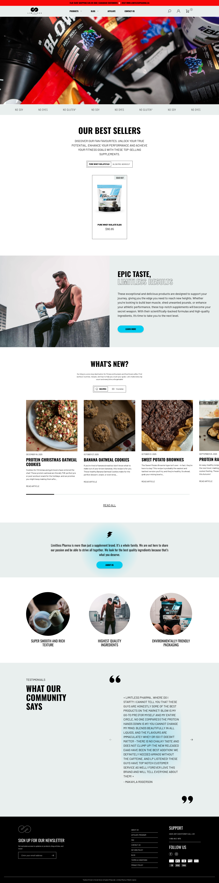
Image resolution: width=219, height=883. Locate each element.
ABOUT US (109, 564)
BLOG (133, 855)
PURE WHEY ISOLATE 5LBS (110, 225)
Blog (93, 11)
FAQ (132, 840)
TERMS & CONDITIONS (139, 860)
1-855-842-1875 (175, 839)
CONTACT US (136, 845)
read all (109, 505)
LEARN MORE (130, 329)
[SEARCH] (169, 11)
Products (74, 11)
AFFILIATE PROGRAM (138, 835)
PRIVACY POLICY (137, 865)
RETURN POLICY (137, 850)
